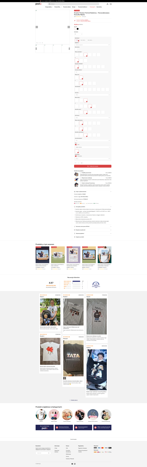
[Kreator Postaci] (54, 414)
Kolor (75, 26)
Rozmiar (76, 31)
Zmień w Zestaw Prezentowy (88, 183)
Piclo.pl (39, 463)
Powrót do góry (73, 439)
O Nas (56, 448)
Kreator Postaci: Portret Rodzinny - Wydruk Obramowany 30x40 (88, 265)
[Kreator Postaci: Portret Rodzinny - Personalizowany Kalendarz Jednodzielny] (73, 254)
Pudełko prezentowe (86, 172)
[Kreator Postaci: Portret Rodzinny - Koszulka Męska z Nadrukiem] (104, 254)
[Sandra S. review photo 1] (96, 369)
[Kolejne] (69, 27)
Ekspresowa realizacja (87, 177)
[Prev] (36, 48)
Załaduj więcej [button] (74, 400)
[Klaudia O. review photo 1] (50, 351)
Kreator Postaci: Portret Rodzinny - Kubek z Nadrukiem (57, 265)
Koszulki (41, 421)
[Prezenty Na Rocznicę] (105, 414)
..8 (42, 42)
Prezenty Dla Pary (80, 421)
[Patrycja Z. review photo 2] (64, 378)
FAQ (67, 448)
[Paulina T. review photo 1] (50, 312)
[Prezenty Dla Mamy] (67, 414)
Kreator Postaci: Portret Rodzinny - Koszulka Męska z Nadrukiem (104, 265)
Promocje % (92, 7)
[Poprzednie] (37, 27)
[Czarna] (78, 29)
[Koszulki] (41, 414)
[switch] (76, 144)
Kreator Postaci (54, 421)
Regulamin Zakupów (82, 448)
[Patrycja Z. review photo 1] (73, 358)
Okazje (73, 7)
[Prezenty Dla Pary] (79, 414)
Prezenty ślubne (67, 7)
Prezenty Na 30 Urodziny (93, 421)
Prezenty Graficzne (82, 7)
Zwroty (67, 456)
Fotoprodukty (48, 7)
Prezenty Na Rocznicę (106, 421)
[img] (43, 295)
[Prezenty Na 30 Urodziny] (92, 414)
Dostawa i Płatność (70, 458)
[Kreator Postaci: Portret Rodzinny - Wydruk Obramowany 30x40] (89, 254)
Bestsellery (99, 7)
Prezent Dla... (57, 7)
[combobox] (73, 4)
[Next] (69, 48)
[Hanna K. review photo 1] (96, 316)
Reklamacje (68, 454)
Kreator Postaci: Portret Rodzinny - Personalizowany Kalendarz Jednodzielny (73, 265)
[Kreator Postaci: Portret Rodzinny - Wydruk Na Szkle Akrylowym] (42, 254)
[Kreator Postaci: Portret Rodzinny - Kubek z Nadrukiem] (58, 254)
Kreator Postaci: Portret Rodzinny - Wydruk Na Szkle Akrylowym (42, 265)
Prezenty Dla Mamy (67, 421)
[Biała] (75, 29)
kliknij (84, 1)
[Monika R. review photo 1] (73, 312)
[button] (110, 4)
